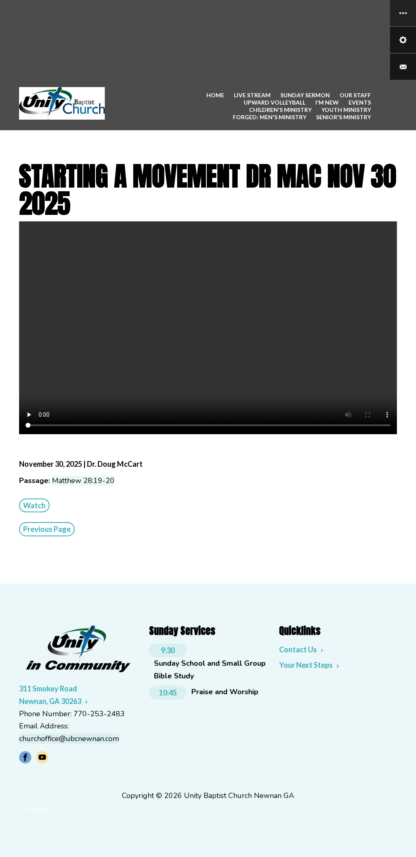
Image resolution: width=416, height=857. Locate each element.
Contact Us (298, 649)
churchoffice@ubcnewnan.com (69, 738)
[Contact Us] (403, 67)
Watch (34, 505)
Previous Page (47, 529)
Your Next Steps (306, 664)
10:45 (168, 692)
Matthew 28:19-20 (83, 480)
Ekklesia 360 (35, 809)
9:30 (168, 650)
